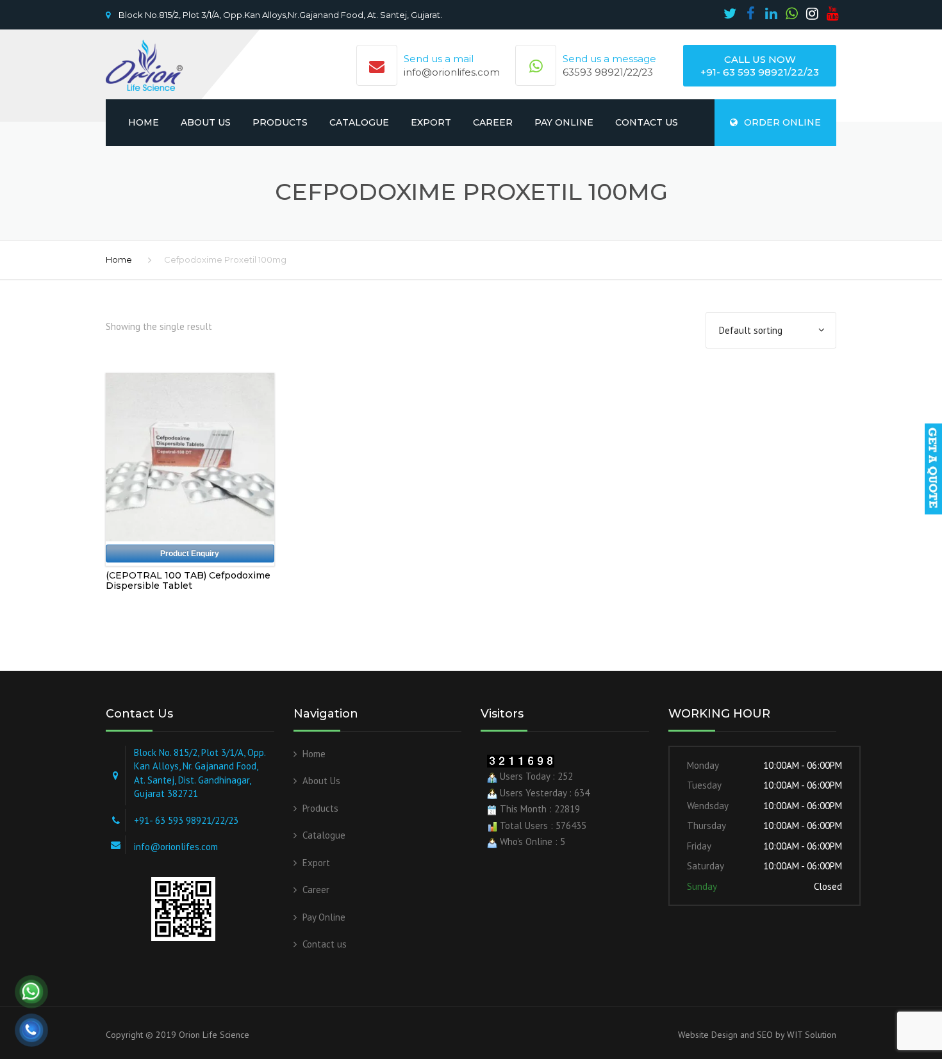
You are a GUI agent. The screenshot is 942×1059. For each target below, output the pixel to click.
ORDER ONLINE (782, 122)
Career (493, 122)
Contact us (646, 122)
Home (143, 122)
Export (431, 122)
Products (280, 122)
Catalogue (359, 122)
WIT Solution (810, 1034)
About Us (206, 122)
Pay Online (563, 122)
